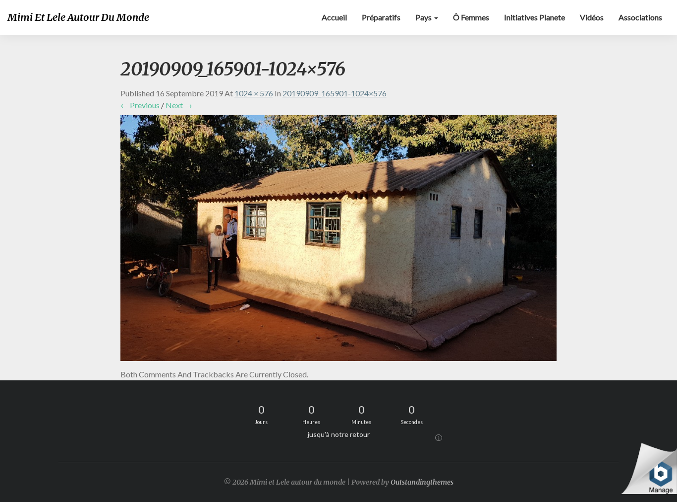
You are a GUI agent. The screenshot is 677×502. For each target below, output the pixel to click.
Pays (424, 17)
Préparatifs (381, 17)
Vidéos (592, 17)
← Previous (140, 105)
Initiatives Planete (534, 17)
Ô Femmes (471, 17)
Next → (179, 105)
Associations (640, 17)
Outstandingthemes (422, 482)
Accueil (334, 17)
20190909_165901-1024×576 (334, 93)
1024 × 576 (253, 93)
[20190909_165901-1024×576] (338, 240)
